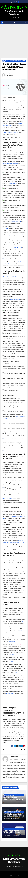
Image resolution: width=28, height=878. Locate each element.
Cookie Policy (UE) (9, 874)
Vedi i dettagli (11, 641)
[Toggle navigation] (14, 22)
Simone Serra (12, 74)
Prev (22, 750)
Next (5, 750)
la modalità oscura (12, 183)
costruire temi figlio (16, 221)
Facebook (5, 697)
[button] (25, 22)
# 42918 (11, 661)
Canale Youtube (10, 693)
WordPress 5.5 (18, 248)
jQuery (23, 621)
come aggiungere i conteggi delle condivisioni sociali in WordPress (14, 418)
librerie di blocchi (7, 353)
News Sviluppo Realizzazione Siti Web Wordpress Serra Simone (13, 61)
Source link (5, 704)
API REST (6, 559)
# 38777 (16, 672)
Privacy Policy (19, 874)
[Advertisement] (14, 39)
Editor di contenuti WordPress (11, 276)
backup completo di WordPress (10, 132)
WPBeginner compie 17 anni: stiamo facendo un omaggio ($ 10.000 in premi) (14, 817)
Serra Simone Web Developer (14, 873)
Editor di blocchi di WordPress (10, 163)
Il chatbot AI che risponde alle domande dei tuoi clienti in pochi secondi (13, 800)
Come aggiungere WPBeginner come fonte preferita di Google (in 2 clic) (12, 833)
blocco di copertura (15, 299)
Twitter (22, 695)
